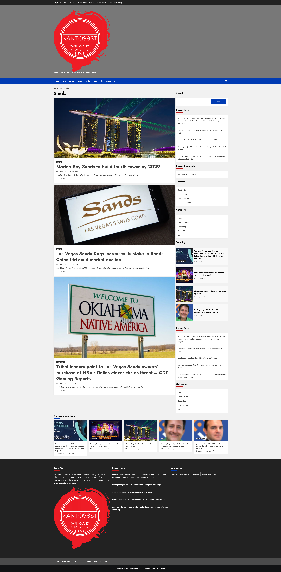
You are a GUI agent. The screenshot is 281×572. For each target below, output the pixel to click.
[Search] (226, 81)
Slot (110, 2)
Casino (92, 2)
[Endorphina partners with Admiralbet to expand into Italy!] (105, 430)
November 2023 (184, 203)
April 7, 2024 (70, 172)
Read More (61, 178)
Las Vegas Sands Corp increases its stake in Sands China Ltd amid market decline (109, 256)
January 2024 (183, 194)
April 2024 (182, 190)
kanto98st (61, 172)
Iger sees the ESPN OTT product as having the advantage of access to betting (202, 157)
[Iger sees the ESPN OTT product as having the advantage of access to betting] (211, 430)
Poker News (101, 2)
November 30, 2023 (72, 384)
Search (179, 93)
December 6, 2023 (72, 265)
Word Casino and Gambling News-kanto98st (75, 72)
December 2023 (184, 198)
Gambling (118, 2)
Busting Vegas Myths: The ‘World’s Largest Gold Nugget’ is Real (202, 148)
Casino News (82, 2)
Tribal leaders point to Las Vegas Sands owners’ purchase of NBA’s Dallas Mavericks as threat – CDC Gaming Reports (112, 372)
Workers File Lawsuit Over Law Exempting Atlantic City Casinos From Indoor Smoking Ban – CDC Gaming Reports (201, 120)
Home (72, 2)
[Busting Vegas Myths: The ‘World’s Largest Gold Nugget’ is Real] (175, 430)
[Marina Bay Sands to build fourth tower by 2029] (140, 430)
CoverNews (149, 568)
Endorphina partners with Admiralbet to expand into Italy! (200, 131)
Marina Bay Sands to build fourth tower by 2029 (108, 166)
